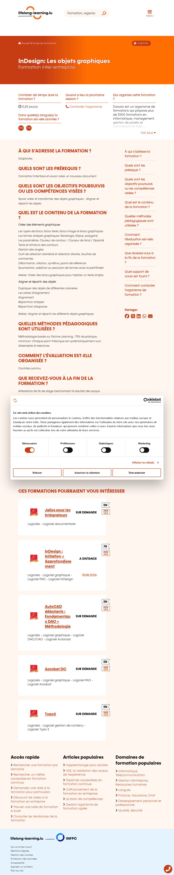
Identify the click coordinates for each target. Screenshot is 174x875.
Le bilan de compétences (84, 799)
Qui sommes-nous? (21, 847)
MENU (149, 16)
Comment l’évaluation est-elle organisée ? (139, 239)
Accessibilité (17, 863)
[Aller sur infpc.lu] (44, 840)
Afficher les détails (143, 462)
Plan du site (17, 871)
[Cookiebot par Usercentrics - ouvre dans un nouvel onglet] (146, 400)
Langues (124, 790)
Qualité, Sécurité (130, 810)
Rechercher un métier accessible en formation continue (28, 778)
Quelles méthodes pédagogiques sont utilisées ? (139, 221)
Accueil (26, 43)
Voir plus (147, 132)
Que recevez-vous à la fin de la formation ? (140, 258)
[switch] (68, 450)
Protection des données (24, 859)
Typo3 (50, 714)
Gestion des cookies (22, 855)
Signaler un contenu (22, 867)
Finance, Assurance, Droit (136, 795)
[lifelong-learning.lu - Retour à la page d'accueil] (35, 13)
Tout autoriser (136, 472)
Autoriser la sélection (87, 472)
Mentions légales (20, 851)
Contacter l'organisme (85, 106)
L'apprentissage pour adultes (87, 765)
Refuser (37, 472)
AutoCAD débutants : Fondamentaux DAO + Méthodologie (58, 616)
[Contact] (168, 872)
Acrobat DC (55, 669)
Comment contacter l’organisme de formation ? (140, 290)
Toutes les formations (44, 43)
